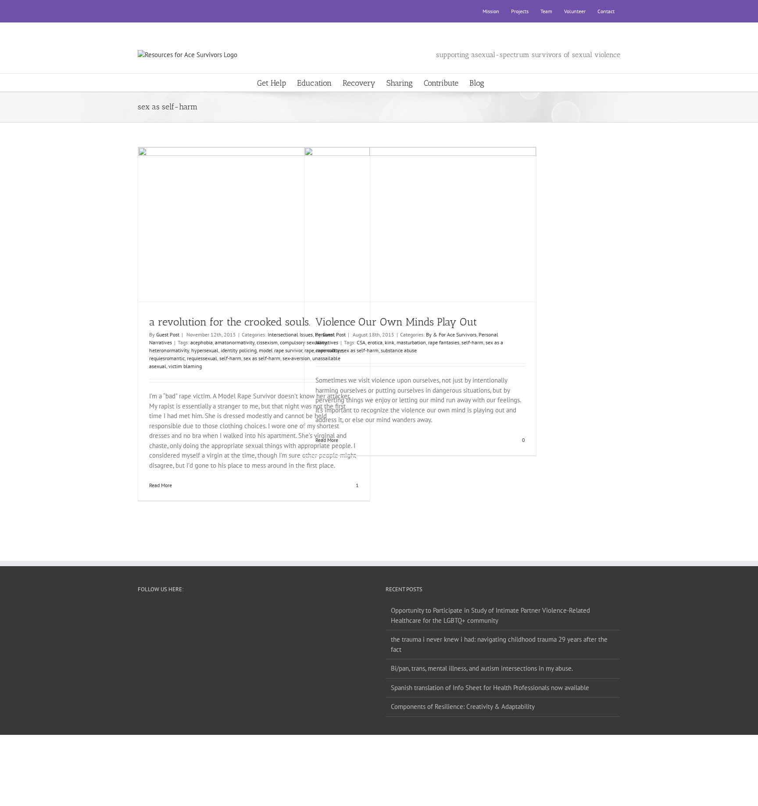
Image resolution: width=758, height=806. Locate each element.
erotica (375, 342)
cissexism (267, 342)
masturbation (411, 342)
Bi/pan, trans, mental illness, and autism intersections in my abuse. (482, 668)
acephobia (201, 342)
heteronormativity (169, 350)
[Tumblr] (261, 610)
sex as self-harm (261, 358)
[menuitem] (491, 11)
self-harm (230, 358)
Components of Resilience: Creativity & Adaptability (463, 706)
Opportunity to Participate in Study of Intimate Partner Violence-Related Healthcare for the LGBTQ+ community (490, 615)
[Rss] (249, 610)
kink (389, 342)
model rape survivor (280, 350)
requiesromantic (167, 358)
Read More (160, 485)
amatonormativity (234, 342)
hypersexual (204, 350)
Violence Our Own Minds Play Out (413, 216)
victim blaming (185, 366)
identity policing (239, 350)
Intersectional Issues (290, 334)
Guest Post (167, 334)
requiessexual (202, 358)
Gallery (262, 216)
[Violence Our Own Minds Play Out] (420, 224)
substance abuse (399, 350)
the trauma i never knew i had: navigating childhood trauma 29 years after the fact (499, 644)
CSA (361, 342)
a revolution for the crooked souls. (246, 216)
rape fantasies (443, 342)
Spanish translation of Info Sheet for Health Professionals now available (490, 687)
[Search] (498, 82)
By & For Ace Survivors (451, 334)
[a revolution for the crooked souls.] (254, 224)
